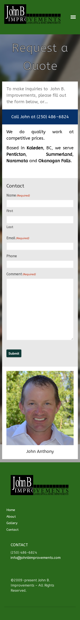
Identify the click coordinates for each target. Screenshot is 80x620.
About (11, 517)
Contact (12, 530)
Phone (11, 256)
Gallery (11, 523)
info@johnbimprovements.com (36, 558)
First (9, 211)
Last (9, 227)
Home (10, 510)
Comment (21, 274)
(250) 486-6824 (53, 116)
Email (17, 238)
